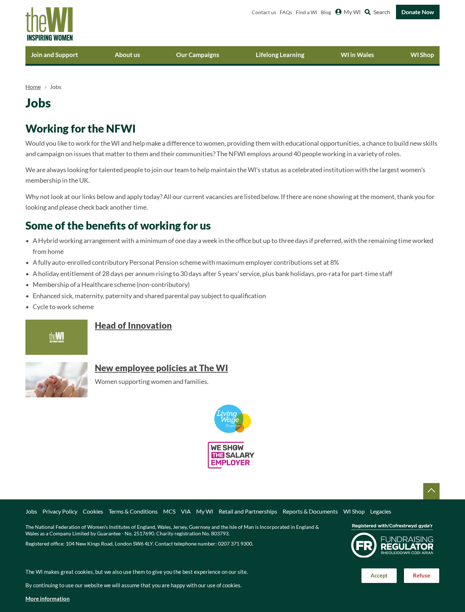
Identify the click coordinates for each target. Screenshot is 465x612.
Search (381, 12)
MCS (169, 511)
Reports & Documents (310, 511)
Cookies (93, 511)
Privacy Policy (60, 511)
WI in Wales (357, 54)
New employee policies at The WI (161, 368)
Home (33, 87)
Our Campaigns (197, 54)
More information (47, 599)
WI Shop (422, 54)
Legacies (380, 511)
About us (127, 54)
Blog (326, 12)
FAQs (286, 12)
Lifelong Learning (280, 54)
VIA (186, 511)
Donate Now (417, 12)
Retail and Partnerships (248, 511)
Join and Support (54, 54)
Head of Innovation (133, 325)
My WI (352, 12)
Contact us (264, 12)
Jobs (31, 511)
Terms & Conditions (133, 511)
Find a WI (306, 12)
